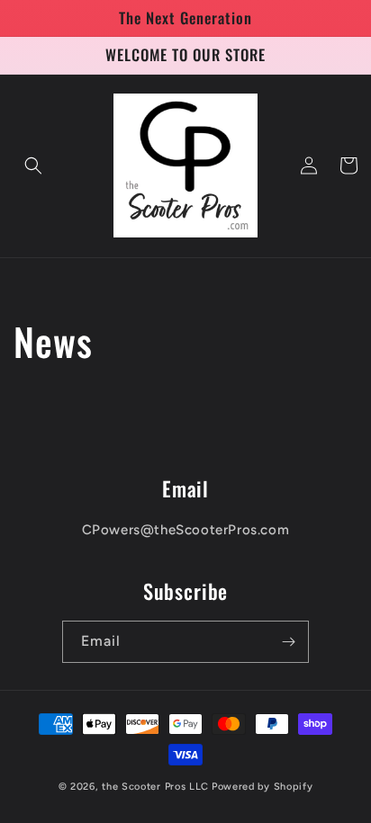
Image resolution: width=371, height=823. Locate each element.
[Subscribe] (288, 642)
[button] (33, 165)
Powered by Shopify (262, 786)
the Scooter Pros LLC (155, 786)
